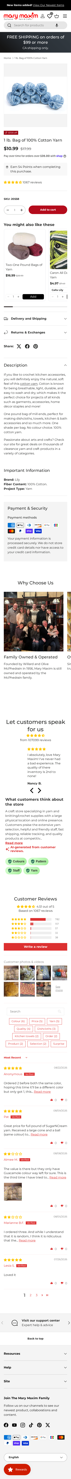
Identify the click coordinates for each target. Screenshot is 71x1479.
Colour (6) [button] (18, 1021)
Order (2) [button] (51, 1036)
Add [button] (33, 296)
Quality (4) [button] (23, 1028)
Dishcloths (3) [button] (46, 1028)
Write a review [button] (35, 947)
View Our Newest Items (48, 5)
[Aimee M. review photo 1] (13, 1192)
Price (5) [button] (37, 1021)
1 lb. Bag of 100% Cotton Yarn (31, 58)
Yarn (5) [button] (54, 1021)
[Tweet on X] (19, 346)
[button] (57, 25)
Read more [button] (42, 1091)
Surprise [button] (58, 1043)
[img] (35, 735)
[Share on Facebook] (27, 346)
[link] (25, 246)
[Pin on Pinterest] (35, 346)
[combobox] (35, 25)
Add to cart (48, 209)
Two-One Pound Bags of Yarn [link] (24, 267)
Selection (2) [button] (38, 1043)
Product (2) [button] (15, 1043)
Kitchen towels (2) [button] (27, 1036)
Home (7, 58)
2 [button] (30, 1295)
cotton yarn (29, 384)
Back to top (35, 1338)
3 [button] (36, 1295)
